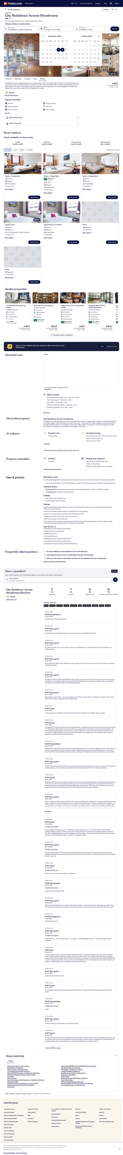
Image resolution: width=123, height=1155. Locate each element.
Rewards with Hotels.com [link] (106, 1121)
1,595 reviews (10, 599)
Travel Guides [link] (103, 1118)
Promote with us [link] (56, 1123)
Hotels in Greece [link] (8, 1140)
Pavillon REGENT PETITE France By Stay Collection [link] (77, 1083)
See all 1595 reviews (53, 1048)
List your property (86, 3)
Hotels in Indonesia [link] (9, 1133)
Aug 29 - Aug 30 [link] (47, 144)
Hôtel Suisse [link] (65, 1076)
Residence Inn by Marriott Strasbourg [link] (73, 1073)
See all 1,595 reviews (11, 95)
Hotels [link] (6, 1093)
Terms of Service (21, 1153)
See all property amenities (52, 469)
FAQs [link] (29, 1115)
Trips (105, 3)
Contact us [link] (31, 1118)
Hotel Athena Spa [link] (67, 1080)
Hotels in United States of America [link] (14, 1115)
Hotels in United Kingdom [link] (11, 1121)
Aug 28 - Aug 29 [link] (17, 144)
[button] (47, 46)
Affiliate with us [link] (56, 1114)
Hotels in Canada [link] (8, 1124)
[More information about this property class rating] (9, 18)
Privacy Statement (9, 1153)
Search (114, 29)
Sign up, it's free (111, 346)
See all (7, 113)
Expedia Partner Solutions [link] (59, 1120)
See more (46, 412)
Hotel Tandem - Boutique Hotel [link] (17, 1069)
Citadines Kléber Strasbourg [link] (70, 1071)
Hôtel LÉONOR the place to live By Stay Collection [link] (23, 1073)
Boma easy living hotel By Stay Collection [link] (20, 1085)
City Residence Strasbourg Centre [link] (18, 1071)
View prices (34, 197)
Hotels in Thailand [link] (9, 1130)
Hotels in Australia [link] (9, 1112)
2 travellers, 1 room (85, 30)
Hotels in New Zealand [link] (10, 1118)
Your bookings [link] (32, 1112)
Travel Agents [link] (55, 1126)
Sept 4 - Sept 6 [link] (105, 144)
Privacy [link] (77, 1115)
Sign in (117, 3)
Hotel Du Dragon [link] (12, 1082)
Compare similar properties (63, 335)
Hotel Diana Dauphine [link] (68, 1075)
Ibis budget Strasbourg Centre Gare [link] (73, 1085)
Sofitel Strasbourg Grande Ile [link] (71, 1068)
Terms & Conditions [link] (80, 1112)
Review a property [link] (33, 1121)
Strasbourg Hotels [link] (26, 1093)
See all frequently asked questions (54, 561)
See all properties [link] (14, 9)
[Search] (115, 579)
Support (98, 3)
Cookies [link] (77, 1118)
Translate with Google (51, 826)
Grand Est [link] (17, 1093)
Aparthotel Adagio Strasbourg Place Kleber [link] (21, 1075)
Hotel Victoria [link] (11, 1078)
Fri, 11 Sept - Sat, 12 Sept (52, 30)
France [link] (12, 1093)
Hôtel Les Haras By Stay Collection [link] (72, 1082)
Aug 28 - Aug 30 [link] (76, 144)
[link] (114, 9)
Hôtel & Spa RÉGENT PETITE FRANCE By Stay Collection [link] (78, 1066)
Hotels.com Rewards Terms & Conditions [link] (83, 1126)
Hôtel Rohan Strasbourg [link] (15, 1068)
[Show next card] (118, 312)
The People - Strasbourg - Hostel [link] (72, 1069)
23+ (114, 74)
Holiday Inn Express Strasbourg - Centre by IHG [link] (22, 1083)
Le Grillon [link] (10, 1076)
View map (48, 389)
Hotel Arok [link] (10, 1087)
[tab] (10, 1061)
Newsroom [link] (55, 1117)
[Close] (120, 1149)
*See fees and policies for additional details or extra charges (60, 450)
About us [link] (101, 1112)
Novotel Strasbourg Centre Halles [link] (18, 1066)
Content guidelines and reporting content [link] (84, 1122)
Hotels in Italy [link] (8, 1127)
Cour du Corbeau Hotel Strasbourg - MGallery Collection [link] (25, 1080)
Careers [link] (101, 1115)
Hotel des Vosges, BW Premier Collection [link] (74, 1078)
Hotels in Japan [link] (8, 1137)
